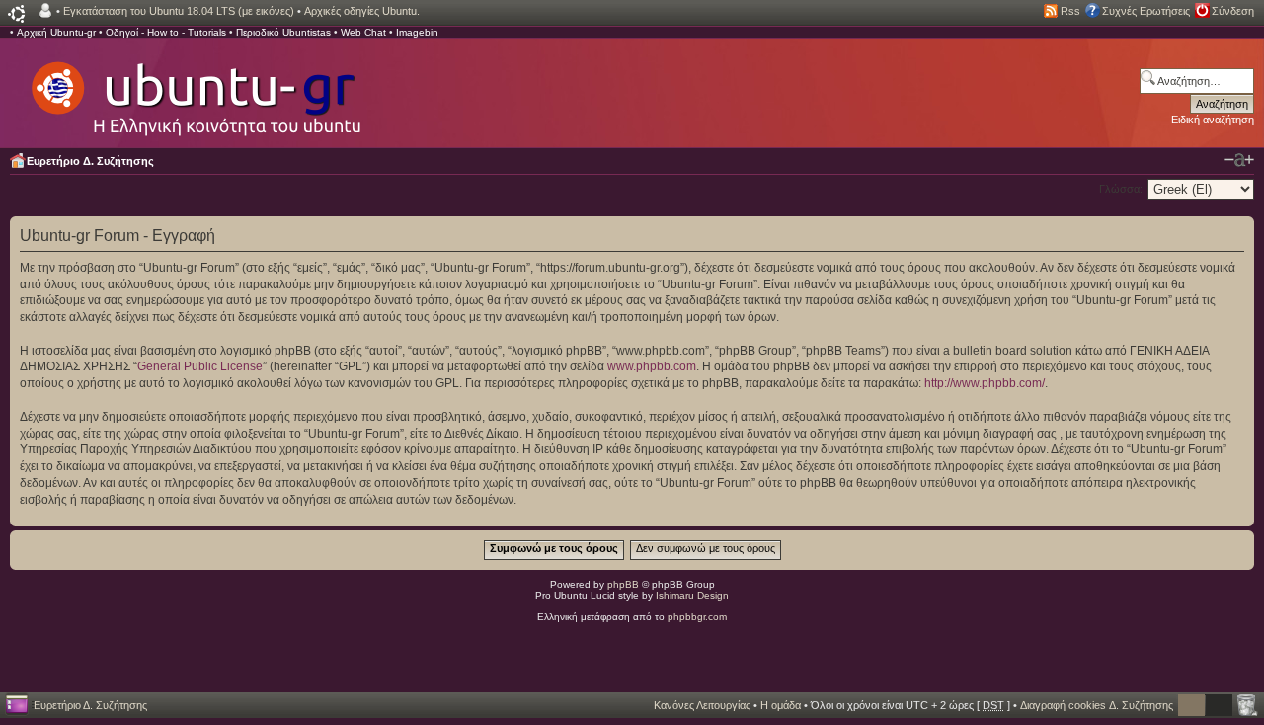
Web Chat (363, 32)
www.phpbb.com (651, 366)
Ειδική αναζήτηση (1212, 119)
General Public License (200, 366)
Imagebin (417, 32)
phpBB (623, 584)
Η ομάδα (780, 705)
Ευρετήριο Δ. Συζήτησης (90, 161)
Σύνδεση (1233, 11)
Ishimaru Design (692, 595)
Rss (1070, 11)
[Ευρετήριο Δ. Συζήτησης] (194, 89)
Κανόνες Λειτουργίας (702, 705)
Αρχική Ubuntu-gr (56, 32)
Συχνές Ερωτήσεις (1146, 11)
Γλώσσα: (1121, 189)
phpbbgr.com (697, 616)
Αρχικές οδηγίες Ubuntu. (362, 11)
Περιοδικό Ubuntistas (283, 32)
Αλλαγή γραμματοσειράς (1239, 160)
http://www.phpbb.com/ (984, 383)
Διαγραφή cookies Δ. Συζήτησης (1096, 705)
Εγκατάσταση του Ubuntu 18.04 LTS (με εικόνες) (178, 11)
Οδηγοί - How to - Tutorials (166, 32)
